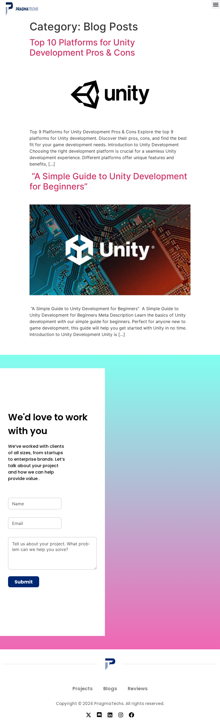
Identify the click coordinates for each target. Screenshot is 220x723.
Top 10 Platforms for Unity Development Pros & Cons (82, 47)
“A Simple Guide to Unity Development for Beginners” (108, 181)
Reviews (138, 688)
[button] (215, 4)
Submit (23, 581)
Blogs (110, 688)
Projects (82, 688)
